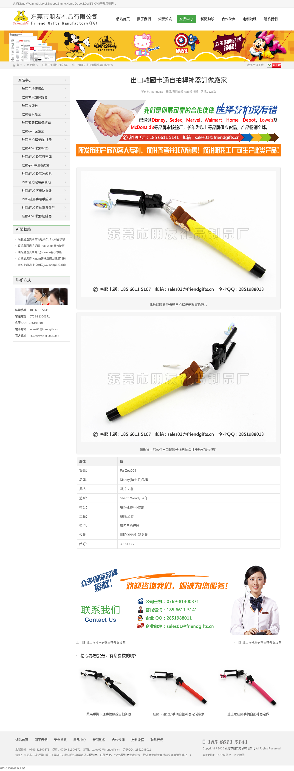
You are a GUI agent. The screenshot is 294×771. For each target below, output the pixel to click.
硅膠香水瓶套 (31, 114)
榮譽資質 (165, 19)
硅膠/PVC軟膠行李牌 (37, 157)
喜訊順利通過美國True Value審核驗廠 (41, 246)
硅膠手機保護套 (33, 89)
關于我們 (144, 19)
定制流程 (250, 19)
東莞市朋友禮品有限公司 (240, 748)
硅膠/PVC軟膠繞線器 (37, 216)
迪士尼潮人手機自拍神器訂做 (106, 642)
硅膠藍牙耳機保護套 (36, 123)
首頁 (19, 65)
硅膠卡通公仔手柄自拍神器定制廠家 (178, 714)
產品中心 (186, 19)
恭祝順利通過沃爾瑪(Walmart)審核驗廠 (42, 265)
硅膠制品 (91, 755)
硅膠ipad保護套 (33, 131)
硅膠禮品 (105, 755)
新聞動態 (207, 19)
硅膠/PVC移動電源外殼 (38, 207)
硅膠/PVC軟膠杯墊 (35, 148)
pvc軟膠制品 (121, 755)
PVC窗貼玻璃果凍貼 (36, 182)
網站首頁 (123, 19)
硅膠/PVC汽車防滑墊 (37, 190)
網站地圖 (239, 755)
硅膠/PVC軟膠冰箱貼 (37, 173)
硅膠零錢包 (30, 106)
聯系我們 (271, 19)
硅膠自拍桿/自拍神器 (55, 65)
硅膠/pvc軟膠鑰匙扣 (36, 165)
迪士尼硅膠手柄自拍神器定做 (262, 642)
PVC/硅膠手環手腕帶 (37, 199)
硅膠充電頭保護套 (35, 97)
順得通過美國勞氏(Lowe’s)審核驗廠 (40, 252)
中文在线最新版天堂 (12, 768)
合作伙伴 (228, 19)
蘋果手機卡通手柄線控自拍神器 (108, 714)
